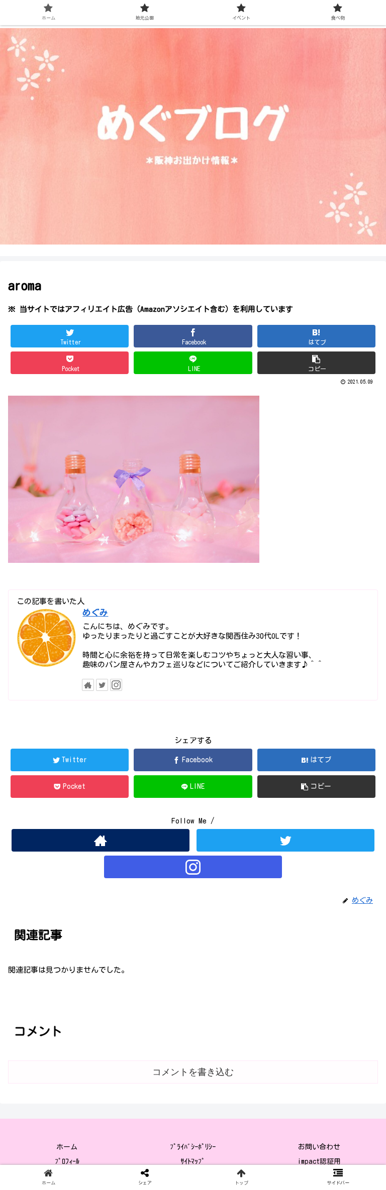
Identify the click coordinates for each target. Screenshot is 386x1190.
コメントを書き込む (193, 1072)
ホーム (66, 1146)
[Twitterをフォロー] (102, 685)
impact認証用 (319, 1161)
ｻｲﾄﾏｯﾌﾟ (192, 1161)
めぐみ (95, 612)
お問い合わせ (319, 1146)
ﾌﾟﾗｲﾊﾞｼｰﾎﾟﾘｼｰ (193, 1146)
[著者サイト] (88, 685)
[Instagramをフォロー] (116, 685)
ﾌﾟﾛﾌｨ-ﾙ (67, 1161)
